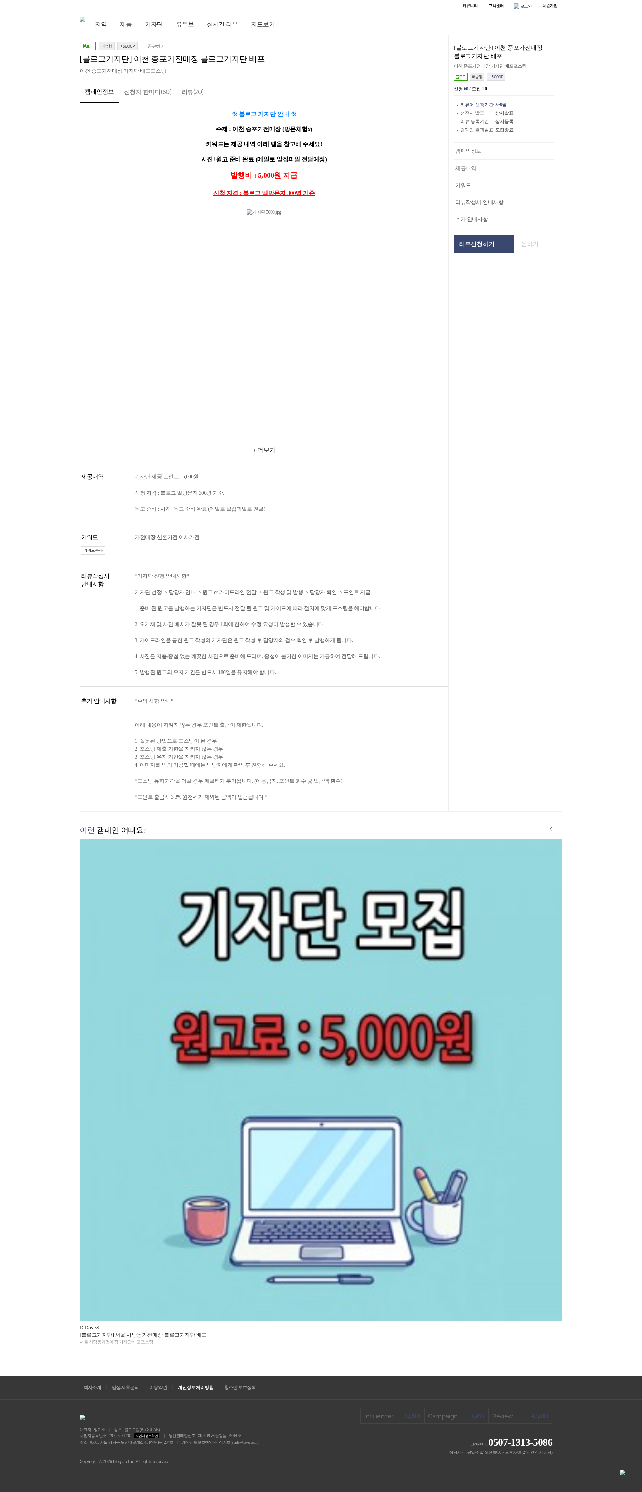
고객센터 (496, 5)
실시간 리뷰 (222, 24)
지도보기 (263, 24)
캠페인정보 (468, 151)
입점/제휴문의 (125, 1387)
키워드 (463, 185)
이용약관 (158, 1387)
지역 (101, 24)
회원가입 (549, 5)
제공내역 (465, 168)
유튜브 (185, 24)
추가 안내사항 (471, 219)
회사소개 (92, 1387)
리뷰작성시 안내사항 (479, 202)
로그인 (526, 6)
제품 (126, 24)
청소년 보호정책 (240, 1387)
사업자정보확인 (147, 1436)
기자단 (154, 24)
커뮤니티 (470, 5)
